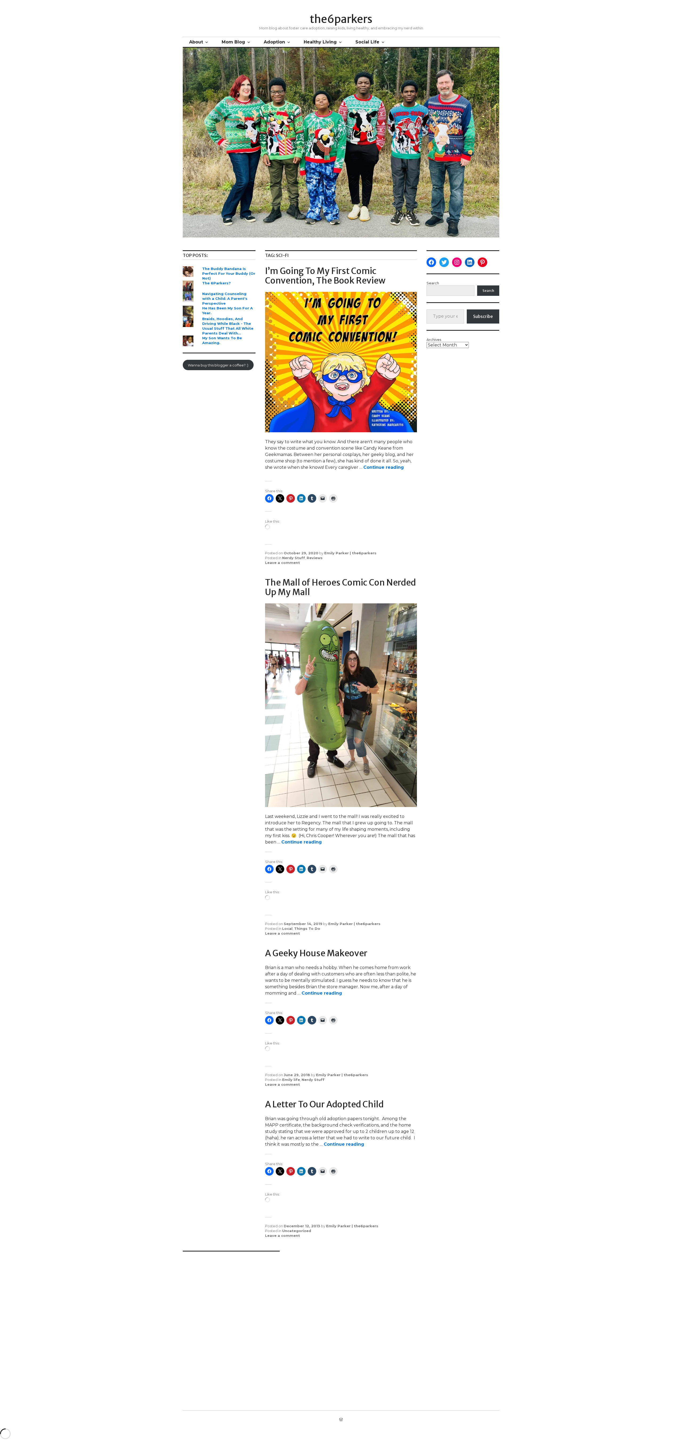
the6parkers (341, 19)
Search (433, 283)
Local (287, 928)
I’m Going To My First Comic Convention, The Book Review (325, 276)
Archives (434, 339)
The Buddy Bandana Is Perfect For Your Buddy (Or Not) (228, 273)
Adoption (274, 42)
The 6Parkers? (216, 283)
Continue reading (383, 467)
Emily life (291, 1079)
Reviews (315, 558)
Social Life (367, 42)
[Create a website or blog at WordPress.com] (341, 1420)
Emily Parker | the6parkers (350, 553)
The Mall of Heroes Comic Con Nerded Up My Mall (340, 587)
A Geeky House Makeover (316, 953)
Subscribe (483, 316)
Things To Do (307, 928)
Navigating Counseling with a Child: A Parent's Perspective (224, 298)
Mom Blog (233, 42)
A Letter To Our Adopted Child (324, 1104)
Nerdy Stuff (293, 558)
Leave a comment (282, 562)
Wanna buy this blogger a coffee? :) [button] (218, 365)
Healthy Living (320, 42)
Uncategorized (296, 1231)
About (196, 42)
